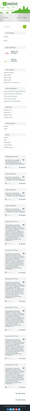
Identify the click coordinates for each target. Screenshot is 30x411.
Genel (5, 41)
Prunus (13, 59)
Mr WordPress (18, 94)
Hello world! (7, 75)
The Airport (7, 96)
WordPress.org (8, 147)
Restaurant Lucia (9, 101)
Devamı (15, 53)
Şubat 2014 (7, 112)
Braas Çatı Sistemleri (14, 51)
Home (18, 17)
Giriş (5, 140)
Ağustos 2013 (8, 115)
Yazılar (7, 142)
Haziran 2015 (8, 110)
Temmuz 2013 (8, 117)
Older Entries (21, 393)
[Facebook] (8, 409)
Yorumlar (8, 145)
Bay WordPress (20, 91)
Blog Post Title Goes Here (11, 82)
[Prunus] (7, 64)
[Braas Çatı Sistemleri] (7, 56)
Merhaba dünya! (9, 72)
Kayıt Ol (6, 137)
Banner (6, 36)
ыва (15, 99)
